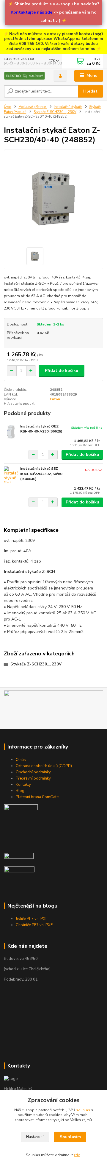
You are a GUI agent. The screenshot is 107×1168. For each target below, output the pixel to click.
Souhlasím (70, 1137)
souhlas (83, 1110)
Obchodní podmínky (33, 772)
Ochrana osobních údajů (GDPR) (44, 766)
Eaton (55, 399)
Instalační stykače (68, 107)
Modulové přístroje (32, 107)
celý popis (80, 308)
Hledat (90, 91)
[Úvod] (24, 76)
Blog (20, 790)
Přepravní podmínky (33, 778)
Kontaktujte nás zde (31, 12)
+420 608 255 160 (19, 59)
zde (77, 1155)
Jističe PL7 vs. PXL (32, 918)
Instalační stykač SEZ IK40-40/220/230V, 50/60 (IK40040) (41, 473)
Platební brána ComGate (37, 797)
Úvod (7, 107)
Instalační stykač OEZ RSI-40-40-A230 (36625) (41, 429)
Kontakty (23, 784)
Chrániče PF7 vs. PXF (34, 925)
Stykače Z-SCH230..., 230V (55, 112)
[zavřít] (99, 35)
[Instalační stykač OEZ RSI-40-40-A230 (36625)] (11, 432)
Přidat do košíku (61, 370)
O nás (21, 759)
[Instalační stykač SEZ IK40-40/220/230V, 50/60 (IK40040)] (11, 474)
